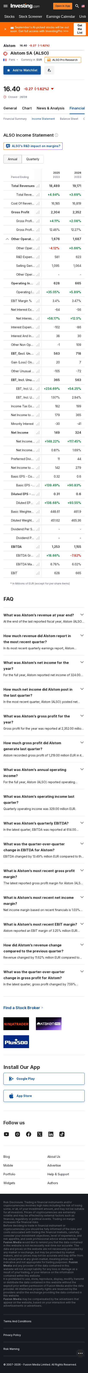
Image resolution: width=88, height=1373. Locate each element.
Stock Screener (30, 16)
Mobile (8, 1165)
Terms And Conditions (17, 1321)
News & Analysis (51, 108)
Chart (27, 108)
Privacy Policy (12, 1335)
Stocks (9, 16)
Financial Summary (15, 118)
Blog (6, 1156)
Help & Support (58, 1174)
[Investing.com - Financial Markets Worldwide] (25, 6)
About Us (53, 1156)
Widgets (9, 1183)
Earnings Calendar (60, 16)
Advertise (54, 1165)
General (10, 108)
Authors (52, 1183)
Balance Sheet (69, 118)
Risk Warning (11, 1349)
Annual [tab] (12, 159)
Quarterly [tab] (32, 159)
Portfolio (9, 1174)
